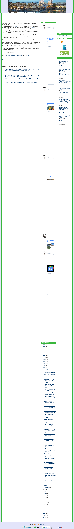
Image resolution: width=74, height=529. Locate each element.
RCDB (60, 73)
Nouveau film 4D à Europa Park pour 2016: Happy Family (49, 381)
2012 (44, 511)
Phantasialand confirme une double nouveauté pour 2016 (50, 445)
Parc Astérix (17, 55)
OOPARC (61, 65)
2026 (44, 344)
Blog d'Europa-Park (63, 107)
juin (45, 493)
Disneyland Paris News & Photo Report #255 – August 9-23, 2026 (64, 88)
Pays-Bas (21, 55)
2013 (44, 509)
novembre (46, 483)
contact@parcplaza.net (62, 35)
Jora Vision (14, 26)
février (45, 502)
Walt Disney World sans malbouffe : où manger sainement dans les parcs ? (64, 95)
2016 (44, 365)
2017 (44, 363)
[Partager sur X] (10, 52)
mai (45, 495)
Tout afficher (69, 126)
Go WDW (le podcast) (63, 92)
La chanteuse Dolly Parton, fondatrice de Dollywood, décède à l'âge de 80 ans (21, 82)
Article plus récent (6, 59)
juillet (45, 491)
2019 (44, 359)
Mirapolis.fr (61, 60)
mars (45, 499)
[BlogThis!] (9, 52)
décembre (46, 369)
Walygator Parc (26, 55)
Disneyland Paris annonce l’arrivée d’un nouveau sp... (49, 376)
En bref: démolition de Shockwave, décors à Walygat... (49, 416)
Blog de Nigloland (63, 120)
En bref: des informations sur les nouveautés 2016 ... (49, 398)
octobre (46, 485)
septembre (46, 487)
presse (33, 27)
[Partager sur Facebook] (12, 52)
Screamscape (62, 80)
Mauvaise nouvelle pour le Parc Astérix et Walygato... (49, 435)
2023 (44, 351)
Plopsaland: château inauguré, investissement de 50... (50, 463)
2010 (44, 515)
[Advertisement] (37, 16)
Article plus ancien (37, 59)
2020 (44, 357)
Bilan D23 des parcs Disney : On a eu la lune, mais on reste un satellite (64, 116)
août (45, 489)
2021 (44, 355)
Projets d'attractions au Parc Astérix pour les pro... (49, 455)
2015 (44, 367)
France (9, 55)
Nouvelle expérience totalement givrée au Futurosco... (49, 403)
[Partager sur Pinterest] (13, 52)
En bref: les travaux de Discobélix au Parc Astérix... (48, 440)
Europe (6, 55)
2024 (44, 348)
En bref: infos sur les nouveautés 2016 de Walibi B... (48, 426)
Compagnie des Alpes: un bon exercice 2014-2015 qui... (49, 431)
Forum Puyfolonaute (63, 99)
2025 (44, 346)
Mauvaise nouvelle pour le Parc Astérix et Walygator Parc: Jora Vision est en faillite (21, 24)
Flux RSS (65, 43)
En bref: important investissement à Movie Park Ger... (49, 450)
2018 (44, 361)
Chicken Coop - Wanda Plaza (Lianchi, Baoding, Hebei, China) (64, 76)
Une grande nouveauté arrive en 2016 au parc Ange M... (49, 421)
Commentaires (41, 524)
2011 (44, 513)
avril (45, 497)
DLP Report (61, 85)
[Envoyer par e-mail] (8, 52)
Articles (36, 524)
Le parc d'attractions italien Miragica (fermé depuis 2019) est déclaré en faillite (21, 72)
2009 (44, 517)
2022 (44, 353)
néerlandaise (5, 28)
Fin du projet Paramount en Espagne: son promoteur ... (49, 407)
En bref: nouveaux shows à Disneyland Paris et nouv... (49, 386)
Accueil (21, 59)
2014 (44, 506)
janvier (45, 504)
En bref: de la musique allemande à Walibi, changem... (48, 468)
